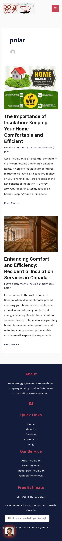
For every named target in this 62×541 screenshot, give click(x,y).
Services (31, 434)
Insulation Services (41, 147)
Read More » (11, 203)
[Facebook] (31, 403)
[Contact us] (9, 531)
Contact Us (31, 439)
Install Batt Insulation (31, 470)
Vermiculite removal (31, 475)
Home (31, 424)
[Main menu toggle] (55, 8)
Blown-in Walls (31, 465)
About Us (31, 429)
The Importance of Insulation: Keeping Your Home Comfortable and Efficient (26, 129)
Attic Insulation (31, 460)
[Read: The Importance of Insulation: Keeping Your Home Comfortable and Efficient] (31, 87)
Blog (31, 444)
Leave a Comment (15, 147)
